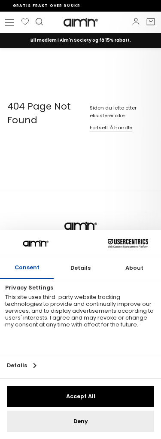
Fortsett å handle (111, 127)
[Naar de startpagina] (81, 22)
